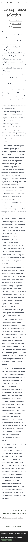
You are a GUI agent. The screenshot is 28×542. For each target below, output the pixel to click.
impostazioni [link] (19, 537)
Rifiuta (10, 539)
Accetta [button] (4, 539)
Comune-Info (17, 27)
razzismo (20, 518)
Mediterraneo (6, 518)
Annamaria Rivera (16, 21)
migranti (14, 518)
